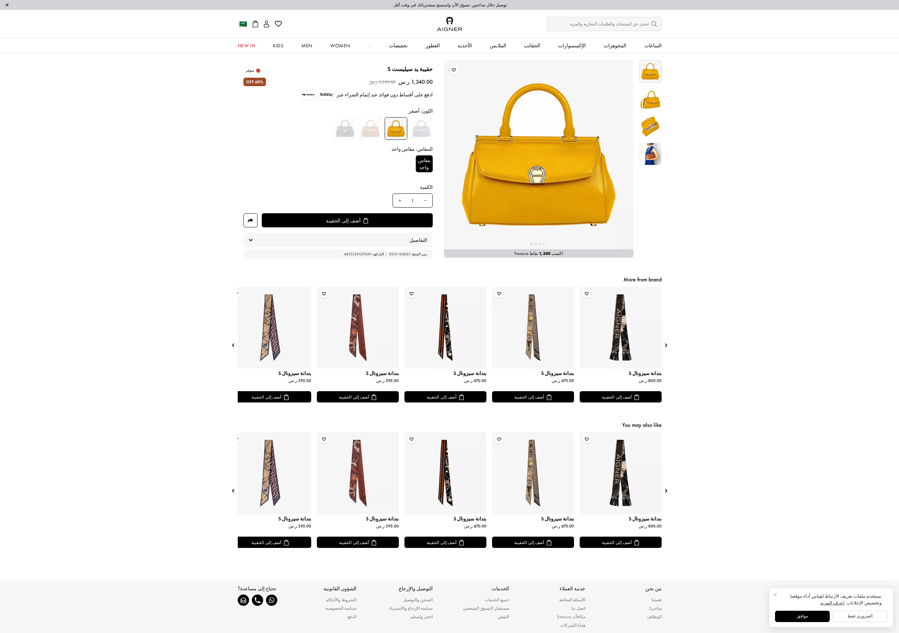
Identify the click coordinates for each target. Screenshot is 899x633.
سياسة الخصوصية (340, 608)
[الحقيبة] (255, 24)
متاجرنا (655, 608)
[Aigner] (449, 24)
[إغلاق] (7, 5)
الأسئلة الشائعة (572, 600)
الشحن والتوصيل (418, 600)
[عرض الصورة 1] (650, 71)
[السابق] (666, 345)
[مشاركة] (250, 220)
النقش (503, 617)
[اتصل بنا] (257, 600)
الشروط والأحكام (341, 600)
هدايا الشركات (572, 625)
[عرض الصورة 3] (650, 126)
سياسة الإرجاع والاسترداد (411, 608)
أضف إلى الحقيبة (617, 397)
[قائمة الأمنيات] (278, 24)
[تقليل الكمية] (425, 200)
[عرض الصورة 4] (650, 154)
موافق (802, 616)
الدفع (352, 617)
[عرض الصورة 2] (650, 99)
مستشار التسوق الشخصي (486, 608)
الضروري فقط (860, 616)
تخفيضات (398, 45)
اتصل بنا (578, 608)
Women (340, 45)
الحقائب (532, 45)
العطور (433, 45)
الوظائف (654, 617)
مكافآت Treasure (571, 617)
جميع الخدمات (497, 600)
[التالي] (233, 345)
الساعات (653, 45)
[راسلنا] (243, 600)
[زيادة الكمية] (400, 200)
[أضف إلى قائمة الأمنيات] (454, 70)
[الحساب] (266, 24)
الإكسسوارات (572, 45)
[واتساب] (271, 600)
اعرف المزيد (832, 603)
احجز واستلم (421, 617)
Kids (278, 45)
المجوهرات (615, 45)
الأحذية (465, 45)
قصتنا (657, 600)
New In (246, 45)
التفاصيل (418, 240)
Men (307, 45)
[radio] (421, 128)
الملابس (498, 45)
